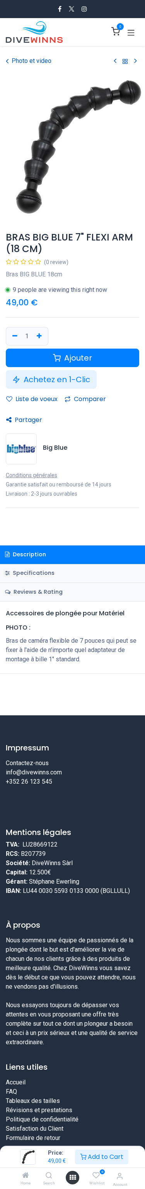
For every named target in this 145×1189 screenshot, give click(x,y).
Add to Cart (104, 1156)
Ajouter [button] (77, 357)
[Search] (49, 1175)
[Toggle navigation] (131, 32)
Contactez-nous (27, 763)
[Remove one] (13, 336)
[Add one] (40, 336)
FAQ (11, 1116)
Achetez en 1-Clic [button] (56, 379)
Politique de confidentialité (42, 1143)
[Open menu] (73, 1177)
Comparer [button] (89, 399)
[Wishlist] (96, 1176)
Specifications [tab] (33, 573)
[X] (71, 9)
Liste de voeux (36, 399)
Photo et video (31, 60)
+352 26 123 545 (29, 781)
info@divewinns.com (34, 772)
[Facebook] (59, 9)
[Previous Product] (115, 61)
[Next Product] (135, 61)
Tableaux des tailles (33, 1125)
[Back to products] (125, 61)
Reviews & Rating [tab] (37, 592)
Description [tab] (28, 554)
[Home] (25, 1175)
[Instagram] (84, 9)
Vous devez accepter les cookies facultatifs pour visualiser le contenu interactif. (72, 822)
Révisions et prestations (39, 1134)
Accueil (16, 1106)
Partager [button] (27, 419)
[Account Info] (119, 1176)
